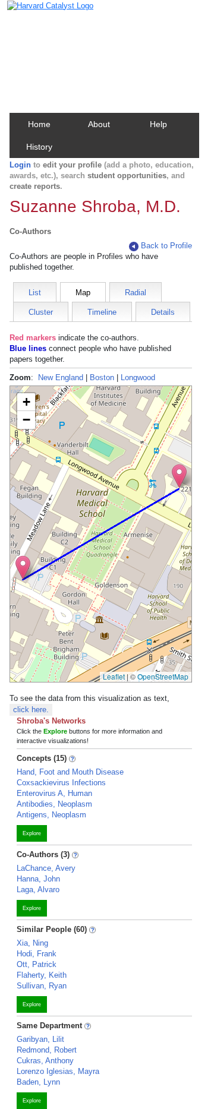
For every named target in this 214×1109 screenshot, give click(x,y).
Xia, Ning (32, 943)
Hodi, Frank (36, 953)
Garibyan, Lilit (40, 1039)
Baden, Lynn (38, 1082)
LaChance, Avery (46, 868)
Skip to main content (47, 14)
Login (20, 164)
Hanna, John (38, 878)
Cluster (41, 312)
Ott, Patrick (36, 964)
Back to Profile (166, 245)
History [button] (39, 146)
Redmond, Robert (47, 1049)
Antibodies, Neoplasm (54, 804)
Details (163, 312)
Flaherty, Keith (42, 975)
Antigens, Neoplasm (51, 814)
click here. (31, 709)
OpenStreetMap (162, 676)
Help (158, 124)
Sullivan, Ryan (42, 985)
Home (39, 124)
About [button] (99, 124)
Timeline (102, 312)
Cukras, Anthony (45, 1060)
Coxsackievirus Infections (61, 782)
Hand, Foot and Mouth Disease (70, 771)
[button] (179, 476)
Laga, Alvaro (38, 889)
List (35, 292)
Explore (32, 833)
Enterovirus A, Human (54, 793)
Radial (135, 292)
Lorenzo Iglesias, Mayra (58, 1071)
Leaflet (114, 676)
